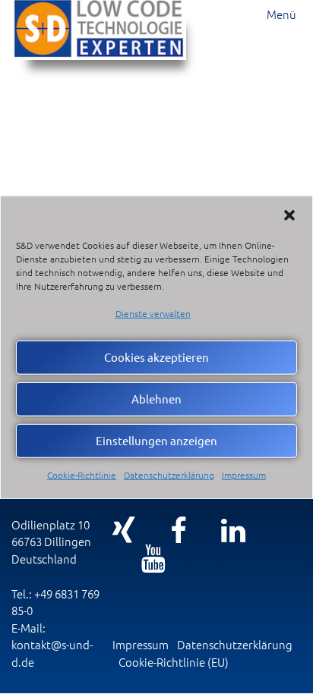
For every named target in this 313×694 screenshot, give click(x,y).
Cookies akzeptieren (156, 357)
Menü (281, 14)
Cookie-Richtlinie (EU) (174, 662)
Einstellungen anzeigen (156, 440)
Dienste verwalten (153, 312)
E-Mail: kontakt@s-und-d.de (52, 645)
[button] (289, 214)
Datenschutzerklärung (169, 475)
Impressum (244, 475)
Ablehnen (156, 398)
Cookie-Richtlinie (81, 475)
